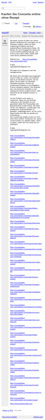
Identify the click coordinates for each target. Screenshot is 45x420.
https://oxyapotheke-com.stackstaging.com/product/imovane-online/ (25, 160)
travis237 (5, 33)
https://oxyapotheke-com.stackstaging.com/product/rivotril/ (24, 172)
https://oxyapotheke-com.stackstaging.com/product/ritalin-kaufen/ (23, 335)
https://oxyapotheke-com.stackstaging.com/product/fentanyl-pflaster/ (24, 236)
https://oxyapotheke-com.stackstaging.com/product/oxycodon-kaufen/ (25, 262)
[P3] (10, 2)
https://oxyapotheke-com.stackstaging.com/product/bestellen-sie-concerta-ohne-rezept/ (25, 186)
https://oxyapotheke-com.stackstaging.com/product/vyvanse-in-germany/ (25, 392)
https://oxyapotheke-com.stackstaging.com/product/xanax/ (24, 399)
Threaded (25, 23)
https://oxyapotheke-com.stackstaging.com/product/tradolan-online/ (24, 370)
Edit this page (38, 417)
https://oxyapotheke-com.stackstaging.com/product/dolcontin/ (25, 222)
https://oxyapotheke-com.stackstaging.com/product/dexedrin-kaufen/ (25, 193)
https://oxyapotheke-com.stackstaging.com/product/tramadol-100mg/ (25, 137)
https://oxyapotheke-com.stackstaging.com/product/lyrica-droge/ (26, 248)
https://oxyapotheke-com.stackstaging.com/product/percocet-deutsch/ (25, 320)
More (39, 33)
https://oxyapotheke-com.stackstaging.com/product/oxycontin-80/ (25, 269)
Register (41, 2)
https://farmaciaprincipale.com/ (21, 404)
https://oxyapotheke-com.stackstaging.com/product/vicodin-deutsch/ (24, 385)
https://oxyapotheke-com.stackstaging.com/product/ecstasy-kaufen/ (24, 228)
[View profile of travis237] (5, 42)
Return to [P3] (8, 410)
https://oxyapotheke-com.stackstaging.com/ (23, 60)
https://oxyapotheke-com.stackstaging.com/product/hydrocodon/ (26, 243)
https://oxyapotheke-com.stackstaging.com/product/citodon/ (24, 166)
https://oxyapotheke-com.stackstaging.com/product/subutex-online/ (24, 363)
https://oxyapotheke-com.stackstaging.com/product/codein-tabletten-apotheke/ (24, 178)
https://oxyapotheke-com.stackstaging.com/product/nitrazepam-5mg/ (26, 299)
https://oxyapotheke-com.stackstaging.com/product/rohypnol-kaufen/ (25, 342)
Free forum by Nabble (9, 417)
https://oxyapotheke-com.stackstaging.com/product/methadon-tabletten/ (25, 292)
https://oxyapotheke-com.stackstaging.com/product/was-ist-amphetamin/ (24, 152)
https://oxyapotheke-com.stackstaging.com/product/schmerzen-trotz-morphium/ (26, 255)
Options (38, 26)
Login (35, 2)
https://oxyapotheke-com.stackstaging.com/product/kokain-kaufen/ (24, 277)
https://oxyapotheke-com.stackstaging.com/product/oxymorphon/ (26, 306)
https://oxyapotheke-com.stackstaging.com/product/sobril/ (23, 349)
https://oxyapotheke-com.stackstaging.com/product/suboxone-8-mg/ (26, 355)
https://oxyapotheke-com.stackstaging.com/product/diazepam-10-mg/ (25, 201)
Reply (25, 33)
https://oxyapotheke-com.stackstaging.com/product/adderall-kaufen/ (24, 145)
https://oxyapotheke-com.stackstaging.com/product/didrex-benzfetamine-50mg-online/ (24, 208)
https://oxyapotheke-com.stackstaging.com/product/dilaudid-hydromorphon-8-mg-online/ (24, 215)
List (16, 23)
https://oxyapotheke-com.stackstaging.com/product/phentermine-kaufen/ (26, 327)
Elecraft (4, 2)
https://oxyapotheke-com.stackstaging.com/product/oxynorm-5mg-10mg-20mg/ (25, 312)
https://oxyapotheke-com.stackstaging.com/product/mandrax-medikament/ (25, 284)
